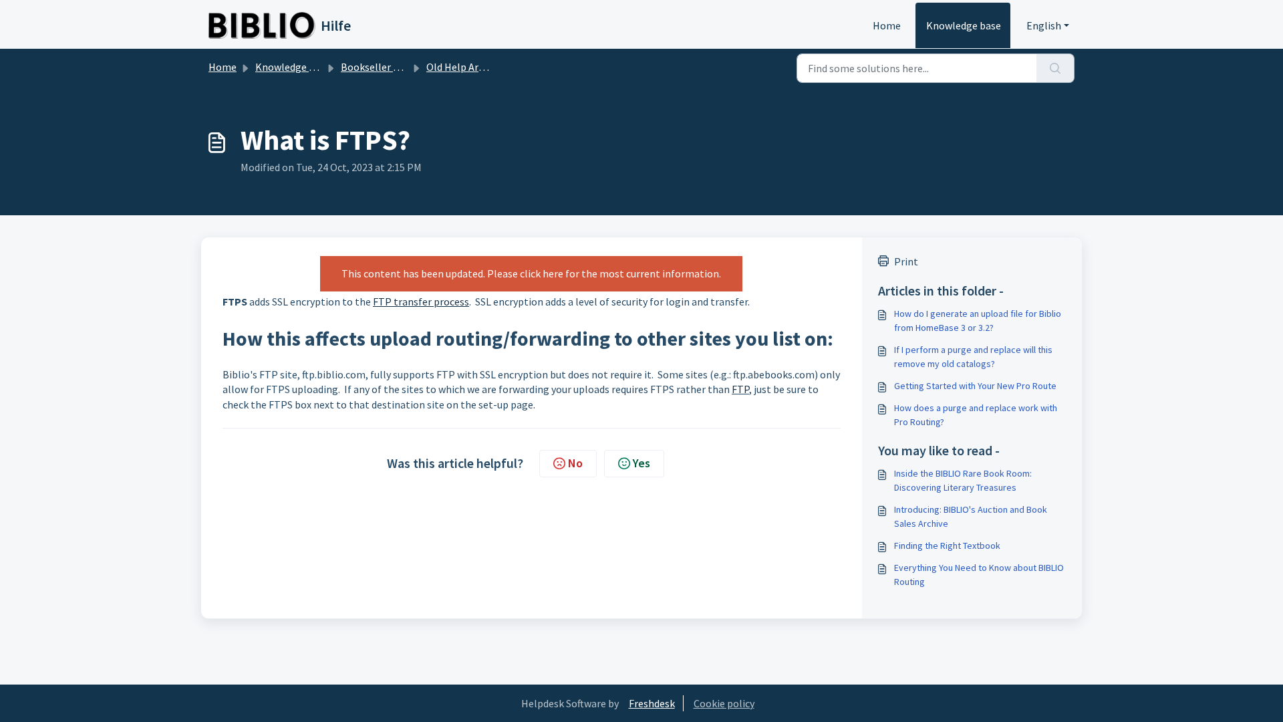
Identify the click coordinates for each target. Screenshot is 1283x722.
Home (887, 25)
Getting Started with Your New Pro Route (975, 386)
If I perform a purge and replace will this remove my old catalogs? (973, 357)
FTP (740, 389)
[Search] (1055, 68)
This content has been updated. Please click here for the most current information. (531, 273)
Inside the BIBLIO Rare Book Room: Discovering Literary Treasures (963, 480)
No (575, 463)
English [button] (1043, 25)
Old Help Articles (465, 67)
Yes (641, 463)
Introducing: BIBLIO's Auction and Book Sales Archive (970, 516)
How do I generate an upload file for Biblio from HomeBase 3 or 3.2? (977, 321)
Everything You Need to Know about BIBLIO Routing (979, 575)
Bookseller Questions (390, 67)
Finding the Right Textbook (947, 545)
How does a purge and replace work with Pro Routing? (975, 415)
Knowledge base (963, 25)
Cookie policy (724, 703)
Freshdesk (652, 703)
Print (906, 261)
